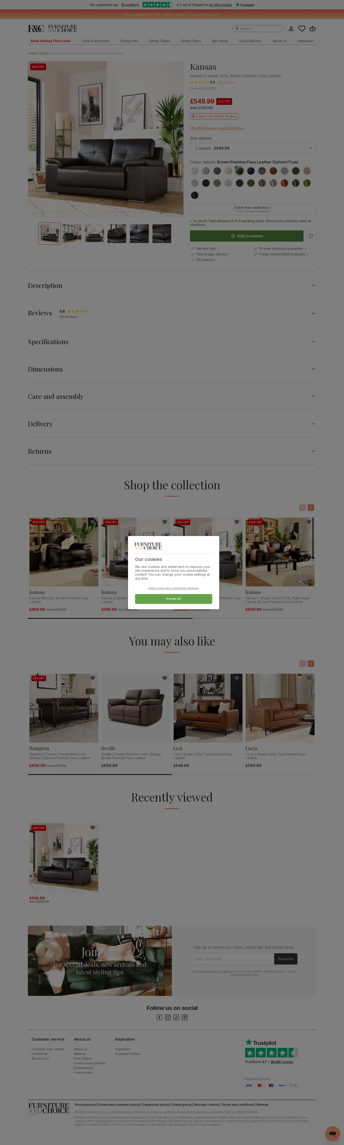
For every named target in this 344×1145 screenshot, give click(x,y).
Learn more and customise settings (174, 588)
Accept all (173, 598)
